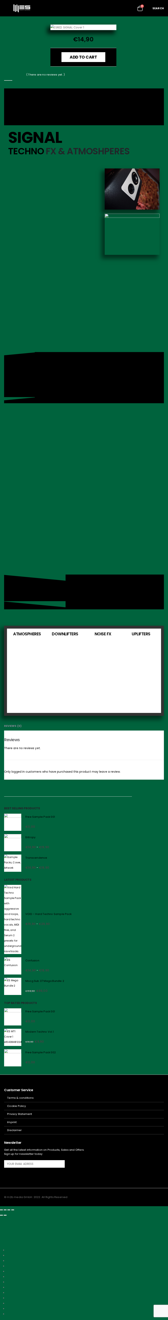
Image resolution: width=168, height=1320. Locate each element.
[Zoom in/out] (1, 1209)
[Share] (8, 1209)
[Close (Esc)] (12, 1209)
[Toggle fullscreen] (5, 1209)
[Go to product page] (12, 822)
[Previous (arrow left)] (1, 1215)
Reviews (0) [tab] (13, 726)
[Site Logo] (21, 8)
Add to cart (83, 57)
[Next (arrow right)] (5, 1215)
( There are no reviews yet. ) (45, 75)
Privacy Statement (19, 1114)
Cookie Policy (16, 1106)
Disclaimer (14, 1130)
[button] (7, 8)
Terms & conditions (20, 1098)
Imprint (12, 1122)
